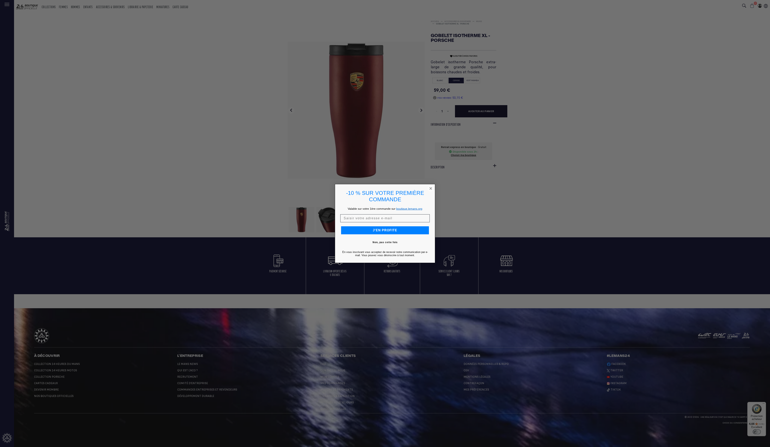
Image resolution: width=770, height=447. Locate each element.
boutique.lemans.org (409, 208)
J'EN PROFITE (385, 230)
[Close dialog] (430, 188)
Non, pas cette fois (385, 242)
